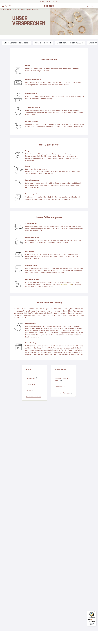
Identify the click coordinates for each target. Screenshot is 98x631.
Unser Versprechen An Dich (16, 43)
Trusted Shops (66, 284)
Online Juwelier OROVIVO (10, 9)
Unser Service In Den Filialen (70, 43)
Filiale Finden (30, 378)
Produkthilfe (58, 387)
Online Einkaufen (43, 43)
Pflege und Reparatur (62, 393)
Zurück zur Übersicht (33, 397)
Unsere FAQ (30, 384)
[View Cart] (95, 5)
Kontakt (29, 390)
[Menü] (95, 612)
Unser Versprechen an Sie (30, 9)
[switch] (92, 624)
